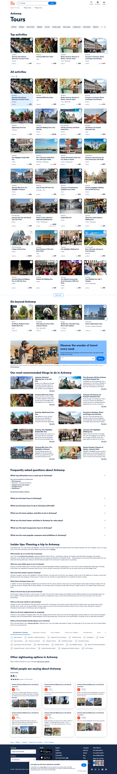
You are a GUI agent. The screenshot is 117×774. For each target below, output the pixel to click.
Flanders (24, 742)
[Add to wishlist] (31, 39)
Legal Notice (58, 753)
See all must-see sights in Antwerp (19, 492)
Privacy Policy (58, 755)
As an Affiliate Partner (98, 755)
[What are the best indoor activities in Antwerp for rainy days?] (105, 520)
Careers (85, 753)
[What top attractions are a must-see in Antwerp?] (105, 475)
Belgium (18, 742)
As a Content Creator (98, 753)
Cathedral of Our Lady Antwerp (20, 485)
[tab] (20, 632)
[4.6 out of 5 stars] (15, 679)
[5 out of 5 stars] (26, 686)
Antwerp (53, 549)
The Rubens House (17, 486)
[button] (21, 52)
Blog (84, 755)
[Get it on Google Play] (46, 751)
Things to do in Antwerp (35, 742)
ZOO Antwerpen (16, 481)
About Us (85, 750)
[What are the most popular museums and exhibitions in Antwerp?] (105, 535)
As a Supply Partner (98, 750)
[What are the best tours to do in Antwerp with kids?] (105, 505)
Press (84, 758)
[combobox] (32, 3)
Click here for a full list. (43, 661)
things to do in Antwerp (26, 556)
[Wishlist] (91, 2)
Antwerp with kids (33, 623)
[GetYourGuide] (12, 3)
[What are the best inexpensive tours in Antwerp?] (105, 528)
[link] (21, 52)
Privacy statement (14, 367)
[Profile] (104, 2)
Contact (57, 750)
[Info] (16, 76)
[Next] (106, 51)
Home (12, 742)
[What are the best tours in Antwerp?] (105, 498)
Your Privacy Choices (60, 758)
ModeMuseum (16, 488)
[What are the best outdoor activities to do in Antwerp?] (105, 513)
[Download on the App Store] (46, 757)
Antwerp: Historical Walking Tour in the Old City (25, 684)
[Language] (97, 2)
